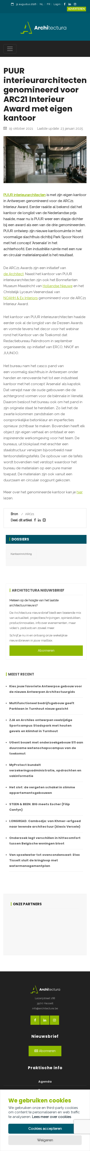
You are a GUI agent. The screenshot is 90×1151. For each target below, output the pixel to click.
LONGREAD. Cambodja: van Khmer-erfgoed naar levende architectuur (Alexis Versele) (45, 824)
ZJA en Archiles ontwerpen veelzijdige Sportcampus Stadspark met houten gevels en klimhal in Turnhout (40, 725)
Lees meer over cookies (51, 1117)
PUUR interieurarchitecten (24, 195)
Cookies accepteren (45, 1128)
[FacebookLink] (66, 4)
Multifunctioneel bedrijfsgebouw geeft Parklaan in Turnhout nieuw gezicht (41, 706)
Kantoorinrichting (21, 554)
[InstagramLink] (76, 4)
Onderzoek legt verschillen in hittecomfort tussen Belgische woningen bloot (45, 841)
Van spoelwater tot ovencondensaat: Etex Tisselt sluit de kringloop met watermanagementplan (44, 860)
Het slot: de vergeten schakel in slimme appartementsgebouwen (42, 790)
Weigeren (45, 1140)
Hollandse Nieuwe (57, 286)
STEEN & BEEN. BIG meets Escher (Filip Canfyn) (39, 807)
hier (80, 492)
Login (57, 4)
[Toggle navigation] (9, 48)
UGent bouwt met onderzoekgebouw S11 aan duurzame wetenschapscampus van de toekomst (46, 748)
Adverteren (76, 8)
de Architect (13, 274)
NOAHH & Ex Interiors (20, 298)
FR (48, 4)
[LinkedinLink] (71, 4)
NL (41, 4)
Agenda (45, 1081)
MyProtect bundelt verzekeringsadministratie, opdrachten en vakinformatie (45, 770)
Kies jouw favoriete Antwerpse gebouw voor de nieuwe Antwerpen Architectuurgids (45, 689)
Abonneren (46, 650)
